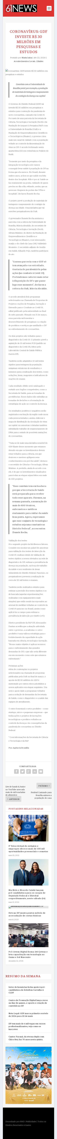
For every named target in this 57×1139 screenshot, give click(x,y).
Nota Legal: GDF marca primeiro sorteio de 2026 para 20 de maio (28, 1014)
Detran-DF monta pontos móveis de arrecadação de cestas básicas (27, 914)
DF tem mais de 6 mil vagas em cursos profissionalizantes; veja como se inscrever (27, 1026)
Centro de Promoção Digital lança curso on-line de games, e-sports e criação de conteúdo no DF (28, 1003)
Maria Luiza (27, 57)
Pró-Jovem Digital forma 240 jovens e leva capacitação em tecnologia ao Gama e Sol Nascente (28, 954)
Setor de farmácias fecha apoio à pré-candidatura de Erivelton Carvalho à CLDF (27, 990)
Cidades (39, 61)
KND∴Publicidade (28, 1121)
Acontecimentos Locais (24, 61)
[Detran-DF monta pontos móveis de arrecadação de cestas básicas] (29, 907)
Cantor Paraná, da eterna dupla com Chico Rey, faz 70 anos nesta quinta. (26, 1038)
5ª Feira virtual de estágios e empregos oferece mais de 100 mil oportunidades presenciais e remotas (28, 848)
